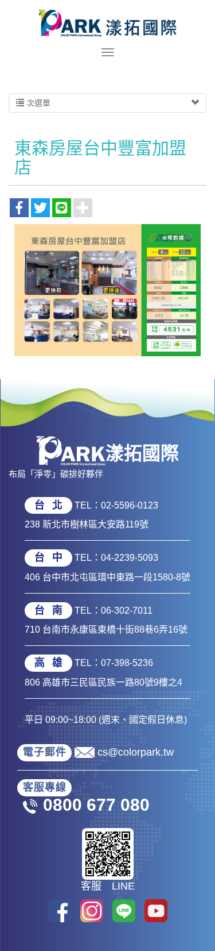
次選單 (37, 102)
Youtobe (155, 910)
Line (123, 910)
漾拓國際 (108, 23)
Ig (91, 910)
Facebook (59, 910)
